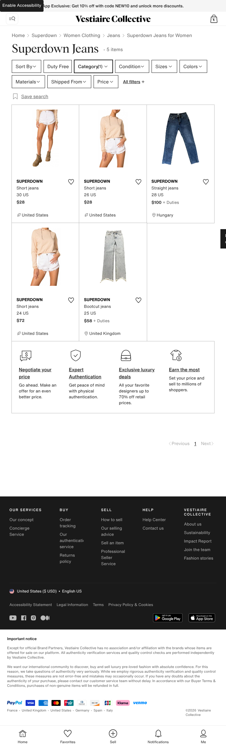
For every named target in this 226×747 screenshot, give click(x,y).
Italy (110, 710)
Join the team (197, 550)
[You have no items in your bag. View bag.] (214, 19)
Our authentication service (74, 540)
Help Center (154, 520)
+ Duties (171, 202)
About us (192, 524)
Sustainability (197, 533)
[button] (214, 19)
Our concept (21, 520)
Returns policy (67, 558)
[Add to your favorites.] (70, 181)
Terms (98, 604)
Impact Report (198, 541)
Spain (98, 710)
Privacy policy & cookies (130, 604)
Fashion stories (198, 558)
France (12, 710)
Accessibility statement (30, 604)
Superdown (44, 35)
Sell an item (112, 543)
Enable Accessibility (21, 5)
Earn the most (184, 369)
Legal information (72, 604)
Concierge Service (19, 531)
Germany (82, 710)
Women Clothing (82, 35)
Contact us (153, 528)
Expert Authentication (85, 373)
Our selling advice (111, 531)
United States (61, 710)
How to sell (111, 520)
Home (18, 35)
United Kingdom (34, 710)
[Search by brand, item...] (12, 18)
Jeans (113, 35)
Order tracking (68, 523)
